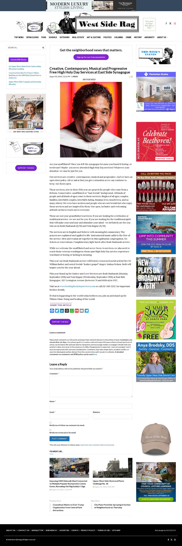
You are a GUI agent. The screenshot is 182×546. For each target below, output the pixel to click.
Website (96, 412)
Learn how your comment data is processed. (97, 445)
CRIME (128, 37)
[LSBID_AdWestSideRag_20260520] (156, 319)
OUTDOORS (64, 37)
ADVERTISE (64, 530)
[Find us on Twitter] (170, 22)
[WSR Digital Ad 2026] (156, 191)
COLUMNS (118, 37)
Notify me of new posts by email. (63, 433)
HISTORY (138, 37)
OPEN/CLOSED (32, 37)
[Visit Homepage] (101, 22)
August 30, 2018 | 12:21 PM (60, 77)
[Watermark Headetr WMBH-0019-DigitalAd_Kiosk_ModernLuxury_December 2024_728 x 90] (91, 5)
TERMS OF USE (103, 530)
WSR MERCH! (51, 530)
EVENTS (75, 530)
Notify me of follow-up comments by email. (67, 425)
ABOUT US (161, 37)
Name (53, 401)
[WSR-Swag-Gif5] (156, 439)
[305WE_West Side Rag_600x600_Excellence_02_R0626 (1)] (26, 113)
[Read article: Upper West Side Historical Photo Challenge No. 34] (112, 468)
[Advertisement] (156, 400)
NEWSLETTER (37, 530)
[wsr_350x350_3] (156, 141)
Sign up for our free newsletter (91, 57)
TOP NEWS (19, 37)
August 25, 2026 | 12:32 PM (61, 490)
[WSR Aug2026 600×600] (156, 234)
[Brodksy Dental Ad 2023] (156, 362)
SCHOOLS (53, 37)
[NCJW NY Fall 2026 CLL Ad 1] (156, 482)
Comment (54, 373)
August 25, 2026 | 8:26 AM (104, 487)
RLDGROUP (171, 530)
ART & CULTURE (94, 37)
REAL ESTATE (78, 37)
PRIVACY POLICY (88, 530)
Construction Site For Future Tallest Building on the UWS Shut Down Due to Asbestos (25, 75)
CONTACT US (23, 530)
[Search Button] (43, 47)
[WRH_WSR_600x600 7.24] (156, 91)
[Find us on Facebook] (166, 22)
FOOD (43, 37)
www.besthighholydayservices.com (77, 286)
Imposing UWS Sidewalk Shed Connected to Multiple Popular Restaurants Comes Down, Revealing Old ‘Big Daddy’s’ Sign (68, 484)
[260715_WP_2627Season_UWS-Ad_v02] (156, 277)
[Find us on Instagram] (175, 22)
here (95, 354)
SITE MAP (116, 530)
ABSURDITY (149, 37)
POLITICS (108, 37)
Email (53, 412)
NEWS (75, 77)
